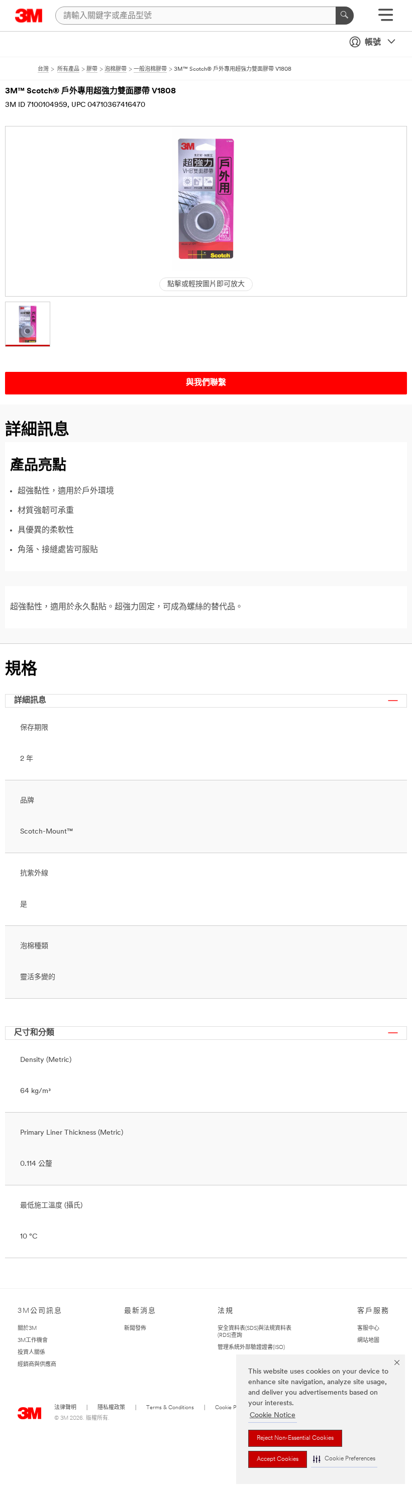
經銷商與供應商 (37, 1365)
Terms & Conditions (170, 1408)
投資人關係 (31, 1353)
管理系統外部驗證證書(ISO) (251, 1347)
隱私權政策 (111, 1408)
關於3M (27, 1328)
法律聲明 (65, 1408)
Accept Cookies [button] (277, 1459)
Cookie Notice (272, 1415)
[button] (344, 1459)
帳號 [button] (373, 43)
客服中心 (368, 1328)
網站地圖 (368, 1340)
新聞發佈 (135, 1328)
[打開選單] (385, 18)
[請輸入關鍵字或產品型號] (345, 16)
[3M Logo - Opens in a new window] (29, 15)
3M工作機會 (33, 1340)
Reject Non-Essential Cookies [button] (295, 1438)
